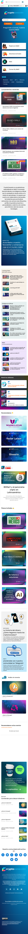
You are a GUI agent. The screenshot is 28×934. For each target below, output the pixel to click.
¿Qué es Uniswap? (7, 715)
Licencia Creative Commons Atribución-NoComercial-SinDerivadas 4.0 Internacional (11, 923)
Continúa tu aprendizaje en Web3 (17, 283)
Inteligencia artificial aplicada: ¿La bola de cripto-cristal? (17, 329)
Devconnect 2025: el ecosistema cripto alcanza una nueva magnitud (13, 107)
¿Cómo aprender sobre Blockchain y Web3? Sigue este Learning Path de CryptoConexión (16, 277)
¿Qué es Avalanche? (8, 696)
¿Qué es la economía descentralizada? (15, 363)
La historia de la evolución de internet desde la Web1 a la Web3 (17, 348)
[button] (23, 2)
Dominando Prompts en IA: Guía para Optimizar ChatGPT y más (17, 313)
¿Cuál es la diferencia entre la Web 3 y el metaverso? (17, 358)
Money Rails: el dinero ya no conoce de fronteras (13, 129)
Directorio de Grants (15, 54)
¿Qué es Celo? (4, 836)
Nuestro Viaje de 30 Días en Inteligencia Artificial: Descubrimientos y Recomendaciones (17, 307)
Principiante (8, 23)
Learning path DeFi (15, 287)
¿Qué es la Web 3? (14, 353)
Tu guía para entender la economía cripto (17, 396)
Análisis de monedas (14, 677)
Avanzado (20, 23)
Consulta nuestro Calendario (6, 727)
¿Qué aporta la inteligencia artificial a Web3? (17, 323)
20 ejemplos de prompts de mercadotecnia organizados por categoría (17, 319)
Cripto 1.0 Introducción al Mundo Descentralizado (16, 386)
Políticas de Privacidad (9, 892)
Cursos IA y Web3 (14, 69)
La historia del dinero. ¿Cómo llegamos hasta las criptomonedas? (13, 632)
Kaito (10, 61)
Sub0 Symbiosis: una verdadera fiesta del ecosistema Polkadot (14, 152)
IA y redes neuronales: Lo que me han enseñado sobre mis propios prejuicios (17, 334)
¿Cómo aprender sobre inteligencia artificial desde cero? (17, 294)
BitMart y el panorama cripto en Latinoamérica (14, 490)
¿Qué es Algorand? (6, 819)
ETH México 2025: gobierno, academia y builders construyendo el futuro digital (13, 174)
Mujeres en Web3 (14, 46)
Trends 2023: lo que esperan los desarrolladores (17, 368)
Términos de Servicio (19, 892)
